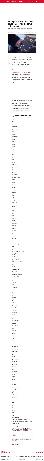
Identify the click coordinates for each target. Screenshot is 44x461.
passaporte (25, 74)
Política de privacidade (23, 456)
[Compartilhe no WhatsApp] (10, 61)
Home (9, 17)
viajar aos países (16, 72)
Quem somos (18, 456)
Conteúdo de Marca (9, 456)
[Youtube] (38, 452)
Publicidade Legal (3, 456)
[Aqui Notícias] (22, 1)
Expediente (41, 456)
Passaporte (16, 444)
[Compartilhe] (10, 63)
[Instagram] (40, 452)
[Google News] (42, 452)
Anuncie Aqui (31, 1)
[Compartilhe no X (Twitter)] (10, 56)
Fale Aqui (35, 1)
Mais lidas (7, 1)
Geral (11, 17)
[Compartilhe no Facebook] (10, 58)
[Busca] (42, 1)
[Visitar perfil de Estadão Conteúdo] (14, 435)
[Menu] (1, 2)
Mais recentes (13, 1)
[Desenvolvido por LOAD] (42, 459)
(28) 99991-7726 (25, 430)
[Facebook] (36, 452)
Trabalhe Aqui (37, 456)
